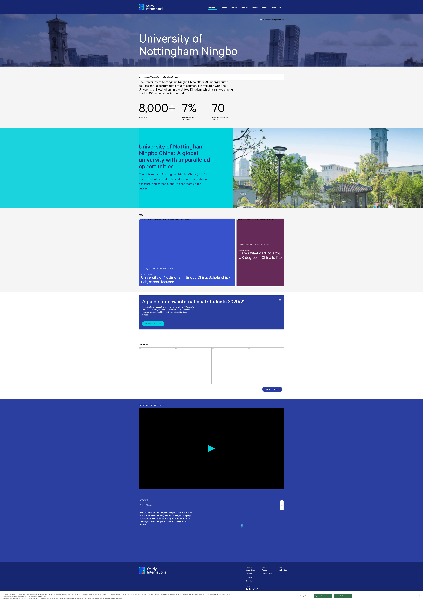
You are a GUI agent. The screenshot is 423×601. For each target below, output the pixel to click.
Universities (212, 8)
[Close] (419, 595)
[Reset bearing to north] (282, 508)
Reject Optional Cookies (322, 596)
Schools (224, 8)
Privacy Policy (267, 574)
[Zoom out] (282, 505)
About (264, 570)
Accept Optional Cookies (343, 596)
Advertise (283, 570)
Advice (255, 8)
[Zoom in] (282, 502)
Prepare (264, 8)
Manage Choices (305, 596)
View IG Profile (273, 389)
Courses (234, 8)
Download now (153, 324)
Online (273, 8)
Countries (245, 8)
